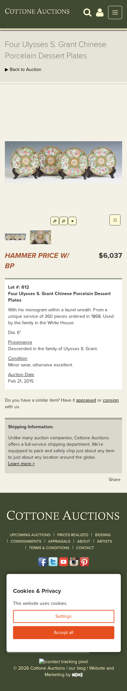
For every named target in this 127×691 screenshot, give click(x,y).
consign (111, 400)
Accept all (63, 632)
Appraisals (59, 541)
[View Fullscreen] (114, 219)
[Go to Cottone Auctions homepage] (37, 12)
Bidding (103, 535)
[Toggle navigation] (115, 12)
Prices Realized (72, 535)
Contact (85, 548)
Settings (63, 616)
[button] (87, 12)
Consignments (26, 541)
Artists (104, 541)
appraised (86, 400)
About (83, 541)
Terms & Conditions (49, 548)
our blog (77, 668)
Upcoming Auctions (30, 535)
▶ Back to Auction (23, 69)
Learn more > (21, 463)
